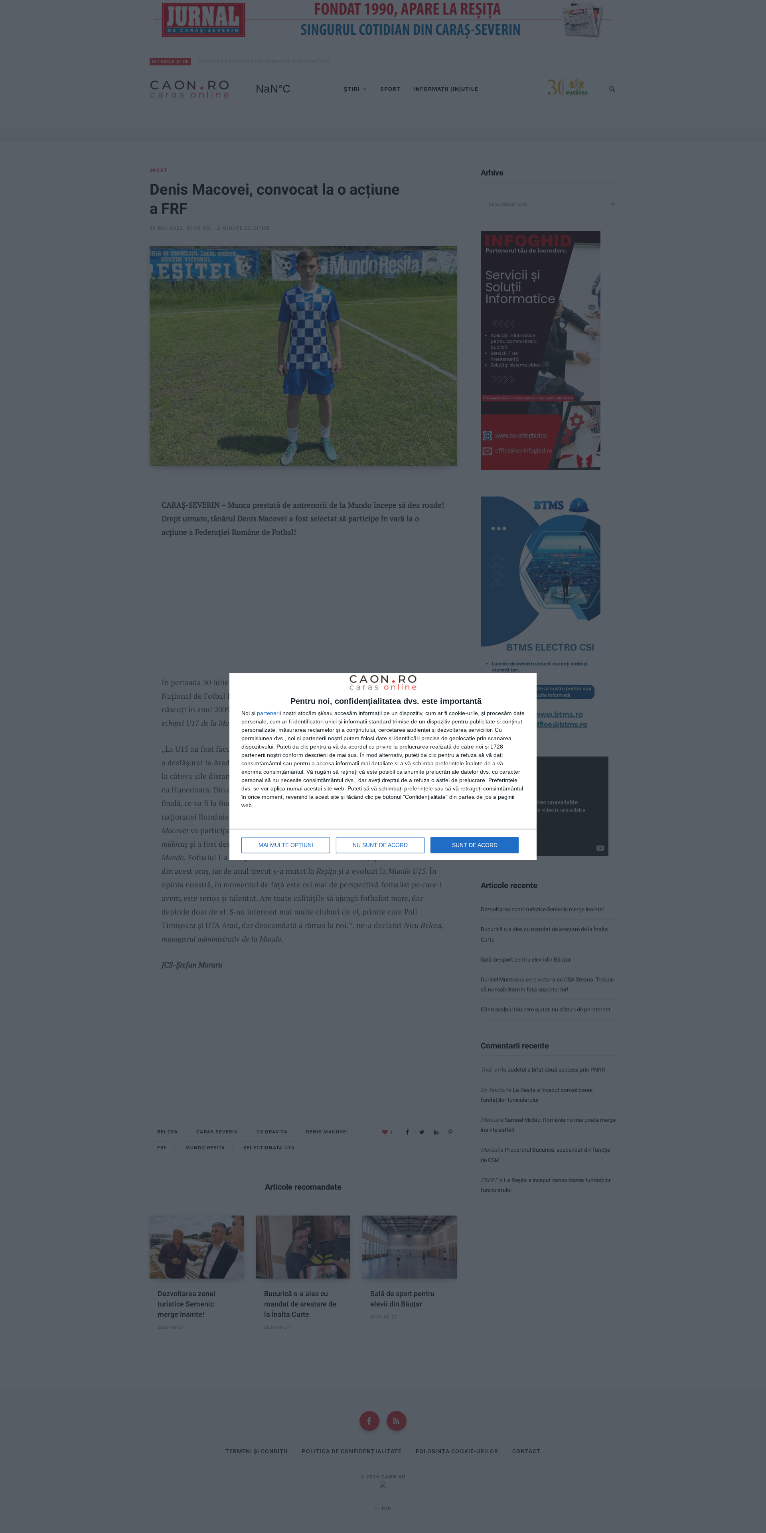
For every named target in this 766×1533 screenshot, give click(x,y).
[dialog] (383, 766)
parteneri (268, 713)
